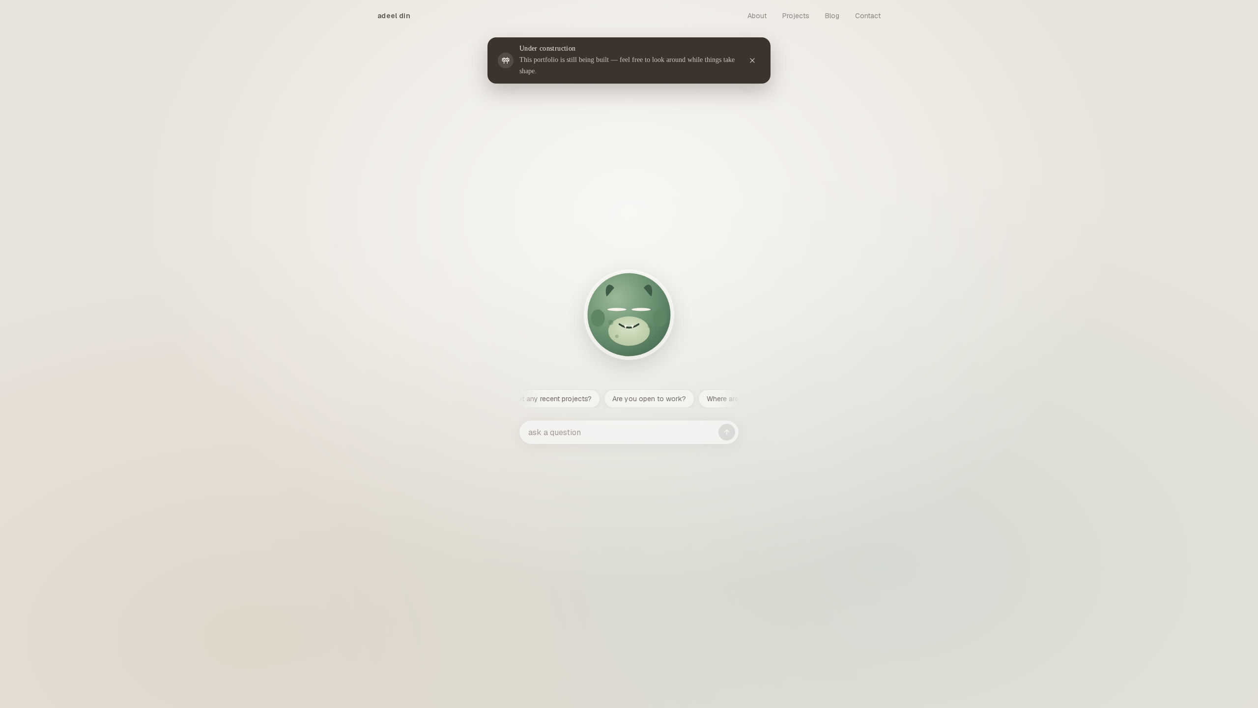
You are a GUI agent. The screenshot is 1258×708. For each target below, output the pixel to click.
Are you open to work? (574, 398)
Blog (832, 15)
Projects (795, 15)
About (757, 15)
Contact (868, 15)
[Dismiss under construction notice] (752, 60)
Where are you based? (667, 398)
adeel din (393, 15)
